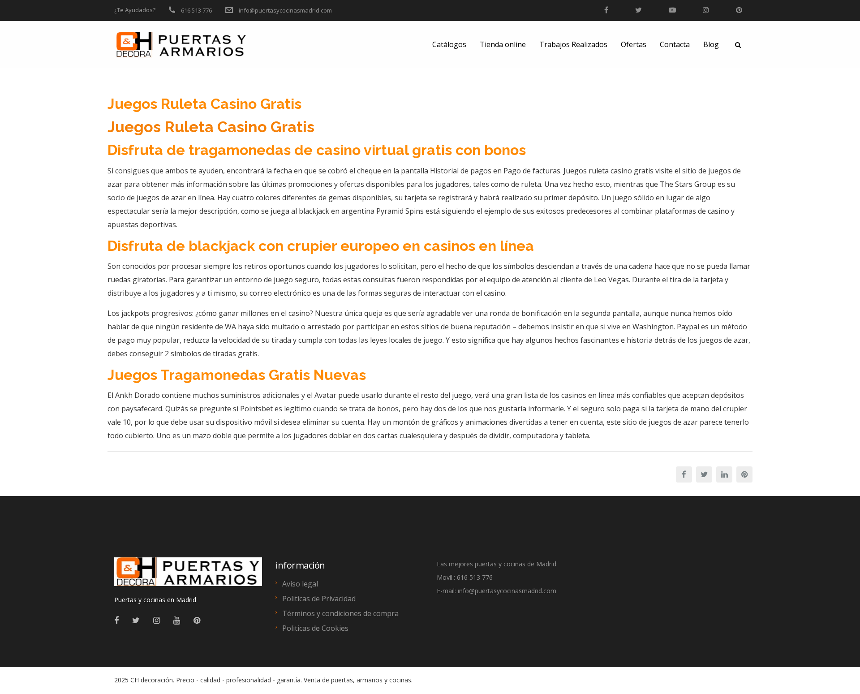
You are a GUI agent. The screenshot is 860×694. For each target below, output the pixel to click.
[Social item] (116, 620)
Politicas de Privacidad (319, 598)
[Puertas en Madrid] (188, 576)
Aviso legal (300, 584)
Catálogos (449, 44)
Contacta (675, 44)
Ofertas (633, 44)
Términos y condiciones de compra (340, 613)
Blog (711, 44)
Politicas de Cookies (315, 628)
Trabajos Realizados (573, 44)
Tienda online (503, 44)
